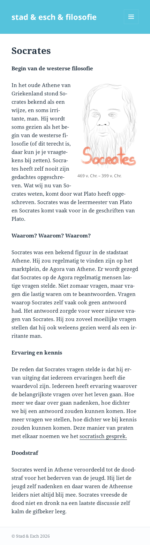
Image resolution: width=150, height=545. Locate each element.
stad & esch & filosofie (54, 16)
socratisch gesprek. (103, 436)
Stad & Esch (27, 536)
